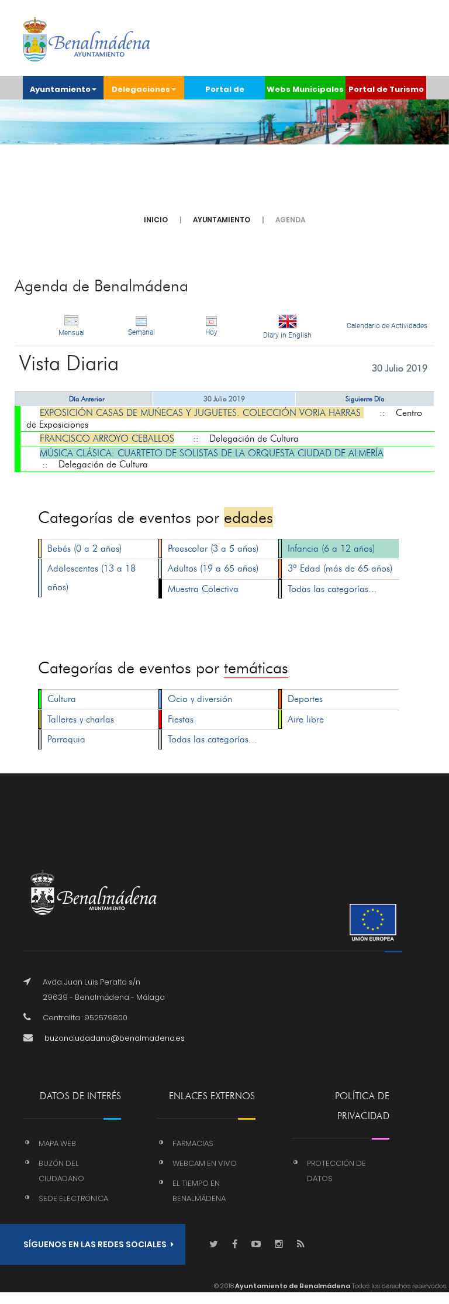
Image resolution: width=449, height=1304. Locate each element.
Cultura (61, 698)
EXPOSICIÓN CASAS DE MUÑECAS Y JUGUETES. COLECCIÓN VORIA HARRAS (202, 412)
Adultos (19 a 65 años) (213, 568)
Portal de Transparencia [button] (225, 91)
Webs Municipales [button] (305, 89)
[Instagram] (279, 1244)
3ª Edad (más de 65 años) (340, 568)
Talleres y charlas (80, 719)
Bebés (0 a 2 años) (84, 548)
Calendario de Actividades (387, 326)
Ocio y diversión (200, 698)
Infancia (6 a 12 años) (331, 548)
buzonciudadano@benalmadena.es (114, 1038)
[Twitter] (213, 1244)
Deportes (305, 698)
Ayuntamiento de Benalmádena (292, 1286)
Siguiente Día (365, 398)
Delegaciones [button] (141, 89)
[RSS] (301, 1244)
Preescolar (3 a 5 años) (213, 548)
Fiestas (181, 719)
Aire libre (306, 719)
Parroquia (66, 739)
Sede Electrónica (73, 1198)
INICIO (156, 220)
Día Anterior (87, 398)
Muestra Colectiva (203, 588)
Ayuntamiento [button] (60, 89)
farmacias (192, 1143)
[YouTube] (256, 1244)
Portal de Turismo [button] (386, 89)
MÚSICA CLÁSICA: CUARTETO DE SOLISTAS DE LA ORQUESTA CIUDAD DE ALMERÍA (212, 453)
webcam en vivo (204, 1163)
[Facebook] (234, 1244)
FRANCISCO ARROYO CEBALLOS (107, 438)
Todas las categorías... (332, 588)
